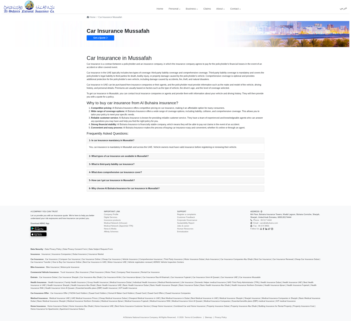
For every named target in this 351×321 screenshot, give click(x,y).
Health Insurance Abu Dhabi (83, 285)
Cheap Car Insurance (111, 259)
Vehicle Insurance (130, 259)
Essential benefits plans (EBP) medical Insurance (253, 301)
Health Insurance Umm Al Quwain (59, 288)
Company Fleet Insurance (128, 272)
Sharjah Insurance (252, 298)
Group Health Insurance (97, 282)
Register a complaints (186, 214)
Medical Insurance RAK (160, 301)
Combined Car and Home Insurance (189, 306)
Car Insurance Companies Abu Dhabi (236, 259)
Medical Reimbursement (168, 282)
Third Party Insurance (173, 259)
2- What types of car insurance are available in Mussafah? (119, 156)
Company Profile (111, 214)
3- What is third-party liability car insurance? (112, 164)
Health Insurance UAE (292, 282)
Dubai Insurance (80, 254)
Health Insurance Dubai (271, 282)
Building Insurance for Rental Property (274, 306)
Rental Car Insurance (150, 272)
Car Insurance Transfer (41, 262)
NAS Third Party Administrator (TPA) (243, 282)
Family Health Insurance (75, 282)
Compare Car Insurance (69, 259)
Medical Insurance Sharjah (231, 298)
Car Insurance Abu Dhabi (91, 277)
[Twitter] (269, 228)
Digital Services (110, 217)
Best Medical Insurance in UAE (204, 298)
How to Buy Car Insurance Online (66, 262)
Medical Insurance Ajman (112, 301)
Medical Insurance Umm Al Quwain (187, 301)
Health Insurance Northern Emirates (247, 285)
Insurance (46, 254)
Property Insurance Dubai (218, 306)
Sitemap (208, 317)
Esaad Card (141, 293)
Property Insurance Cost (303, 306)
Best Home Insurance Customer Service (132, 306)
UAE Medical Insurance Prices (84, 298)
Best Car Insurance (262, 259)
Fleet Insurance (97, 272)
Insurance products (112, 220)
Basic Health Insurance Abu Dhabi (215, 285)
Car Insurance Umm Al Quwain (206, 277)
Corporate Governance (187, 220)
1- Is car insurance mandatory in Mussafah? (111, 140)
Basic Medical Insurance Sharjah (51, 301)
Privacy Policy (221, 317)
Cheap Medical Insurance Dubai (113, 298)
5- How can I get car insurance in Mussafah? (112, 180)
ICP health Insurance (128, 288)
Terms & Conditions (193, 317)
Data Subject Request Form (101, 249)
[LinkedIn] (266, 228)
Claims (207, 8)
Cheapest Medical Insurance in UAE (144, 298)
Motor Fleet (110, 272)
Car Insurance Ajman (132, 277)
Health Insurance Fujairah (298, 285)
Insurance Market (96, 254)
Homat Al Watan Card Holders (121, 293)
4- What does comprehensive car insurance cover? (115, 172)
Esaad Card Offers (156, 293)
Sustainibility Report (185, 223)
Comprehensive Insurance (150, 259)
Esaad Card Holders (98, 293)
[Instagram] (272, 228)
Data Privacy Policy (53, 249)
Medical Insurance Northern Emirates (83, 301)
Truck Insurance (67, 272)
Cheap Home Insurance (162, 306)
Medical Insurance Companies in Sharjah (280, 298)
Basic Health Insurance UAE (109, 285)
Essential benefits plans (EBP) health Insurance (96, 288)
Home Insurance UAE (104, 306)
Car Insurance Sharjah (68, 277)
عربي (343, 8)
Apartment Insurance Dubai (72, 309)
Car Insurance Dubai (48, 277)
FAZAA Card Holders (78, 293)
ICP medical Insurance (286, 301)
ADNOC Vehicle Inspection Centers (168, 262)
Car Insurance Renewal (283, 259)
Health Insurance (55, 282)
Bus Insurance (82, 272)
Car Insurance (51, 259)
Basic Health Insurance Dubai (136, 285)
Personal (174, 8)
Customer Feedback (186, 217)
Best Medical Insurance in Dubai (175, 298)
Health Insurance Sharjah (58, 285)
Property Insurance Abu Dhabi (244, 306)
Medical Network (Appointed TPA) (118, 226)
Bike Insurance (52, 267)
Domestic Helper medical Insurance (210, 282)
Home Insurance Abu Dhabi (81, 306)
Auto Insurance (212, 259)
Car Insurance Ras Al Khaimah (156, 277)
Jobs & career (183, 226)
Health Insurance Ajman (274, 285)
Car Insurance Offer (59, 293)
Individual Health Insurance (145, 282)
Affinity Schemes (111, 231)
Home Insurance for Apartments (44, 309)
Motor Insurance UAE (117, 262)
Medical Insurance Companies (217, 301)
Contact (234, 8)
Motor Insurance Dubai (194, 259)
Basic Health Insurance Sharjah (164, 285)
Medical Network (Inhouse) (115, 223)
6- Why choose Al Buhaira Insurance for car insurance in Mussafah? (124, 188)
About (219, 8)
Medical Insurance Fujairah (136, 301)
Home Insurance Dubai (57, 306)
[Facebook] (263, 228)
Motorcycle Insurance (70, 267)
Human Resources (185, 229)
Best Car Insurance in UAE (94, 262)
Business (191, 8)
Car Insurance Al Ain (112, 277)
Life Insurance (187, 282)
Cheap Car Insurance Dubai (307, 259)
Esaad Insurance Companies (178, 293)
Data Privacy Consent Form (75, 249)
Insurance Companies (61, 254)
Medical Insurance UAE (59, 298)
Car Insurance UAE (229, 277)
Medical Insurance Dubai (120, 282)
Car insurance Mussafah (250, 277)
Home (160, 8)
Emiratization (182, 231)
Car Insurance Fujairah (181, 277)
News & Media (110, 229)
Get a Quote (99, 38)
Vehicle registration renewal (140, 262)
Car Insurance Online (91, 259)
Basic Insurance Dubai (189, 285)
